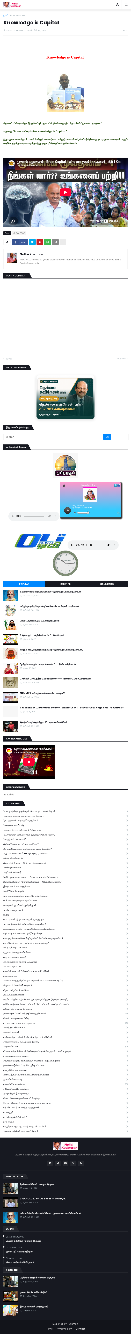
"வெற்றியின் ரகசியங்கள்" (65, 839)
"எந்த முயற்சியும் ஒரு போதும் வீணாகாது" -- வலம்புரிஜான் (65, 811)
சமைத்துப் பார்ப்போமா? (65, 1027)
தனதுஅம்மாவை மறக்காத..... (65, 1070)
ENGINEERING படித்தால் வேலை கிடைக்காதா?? (42, 693)
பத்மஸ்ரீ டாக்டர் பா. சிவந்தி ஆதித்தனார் (65, 1107)
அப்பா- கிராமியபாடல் (65, 858)
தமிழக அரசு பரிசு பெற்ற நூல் (65, 1088)
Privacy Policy (64, 1328)
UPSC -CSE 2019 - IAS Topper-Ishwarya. (43, 1198)
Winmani (73, 1323)
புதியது (8, 358)
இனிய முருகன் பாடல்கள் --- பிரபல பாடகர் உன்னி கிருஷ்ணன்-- (65, 877)
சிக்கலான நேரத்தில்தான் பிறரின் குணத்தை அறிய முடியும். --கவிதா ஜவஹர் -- (65, 1051)
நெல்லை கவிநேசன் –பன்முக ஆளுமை (37, 1184)
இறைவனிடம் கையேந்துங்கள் (65, 886)
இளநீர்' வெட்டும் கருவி (65, 891)
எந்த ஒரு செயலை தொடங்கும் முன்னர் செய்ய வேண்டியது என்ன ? (65, 938)
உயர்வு (65, 914)
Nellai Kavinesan (33, 254)
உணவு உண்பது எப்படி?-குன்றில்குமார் (65, 905)
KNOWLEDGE (18, 15)
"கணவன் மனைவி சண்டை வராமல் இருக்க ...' (65, 816)
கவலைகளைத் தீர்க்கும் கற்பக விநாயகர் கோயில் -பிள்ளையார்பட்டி (65, 980)
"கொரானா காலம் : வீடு (65, 825)
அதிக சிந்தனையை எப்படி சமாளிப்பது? (65, 844)
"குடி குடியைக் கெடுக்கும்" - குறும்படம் (65, 820)
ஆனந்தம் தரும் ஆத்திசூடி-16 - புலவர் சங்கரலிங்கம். (44, 722)
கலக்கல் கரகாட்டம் (65, 966)
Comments (107, 584)
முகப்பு (6, 15)
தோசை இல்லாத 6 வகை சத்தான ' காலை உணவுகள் (65, 1103)
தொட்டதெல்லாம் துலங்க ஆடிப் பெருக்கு (65, 1098)
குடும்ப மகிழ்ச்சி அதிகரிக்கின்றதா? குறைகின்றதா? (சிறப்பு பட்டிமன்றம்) (65, 999)
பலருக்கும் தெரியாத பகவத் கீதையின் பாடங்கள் (65, 1126)
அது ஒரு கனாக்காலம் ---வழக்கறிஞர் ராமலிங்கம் (65, 853)
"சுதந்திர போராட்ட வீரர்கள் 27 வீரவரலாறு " (65, 830)
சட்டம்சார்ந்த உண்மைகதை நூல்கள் (65, 1023)
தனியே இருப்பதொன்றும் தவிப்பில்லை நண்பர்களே (65, 1074)
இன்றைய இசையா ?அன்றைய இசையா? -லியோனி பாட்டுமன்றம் (65, 881)
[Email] (55, 242)
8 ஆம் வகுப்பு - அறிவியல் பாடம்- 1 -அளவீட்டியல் (42, 635)
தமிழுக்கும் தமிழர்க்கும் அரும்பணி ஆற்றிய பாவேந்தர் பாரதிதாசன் (49, 606)
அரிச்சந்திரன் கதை (65, 867)
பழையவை (121, 358)
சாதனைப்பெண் (65, 1046)
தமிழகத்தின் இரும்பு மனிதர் (65, 1093)
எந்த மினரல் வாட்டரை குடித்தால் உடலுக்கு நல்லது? (65, 943)
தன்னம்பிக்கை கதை (65, 1079)
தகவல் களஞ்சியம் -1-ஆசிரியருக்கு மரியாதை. (65, 1065)
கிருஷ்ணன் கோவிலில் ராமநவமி (65, 985)
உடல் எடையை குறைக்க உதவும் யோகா (65, 900)
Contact (80, 1328)
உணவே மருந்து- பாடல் (65, 910)
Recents (65, 584)
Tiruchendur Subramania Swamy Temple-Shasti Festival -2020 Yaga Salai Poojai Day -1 (72, 707)
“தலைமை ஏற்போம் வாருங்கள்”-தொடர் (65, 1131)
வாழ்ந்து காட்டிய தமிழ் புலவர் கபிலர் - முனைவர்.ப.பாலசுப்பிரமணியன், (51, 649)
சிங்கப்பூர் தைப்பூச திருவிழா (65, 1056)
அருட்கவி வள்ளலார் (65, 872)
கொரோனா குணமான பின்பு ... (65, 1018)
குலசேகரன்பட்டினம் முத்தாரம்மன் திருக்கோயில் (65, 1013)
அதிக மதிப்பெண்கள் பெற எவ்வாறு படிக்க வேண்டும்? (65, 849)
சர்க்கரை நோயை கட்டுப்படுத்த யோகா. (65, 1041)
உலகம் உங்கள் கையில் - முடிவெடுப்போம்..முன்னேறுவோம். (65, 928)
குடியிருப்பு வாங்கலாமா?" (65, 994)
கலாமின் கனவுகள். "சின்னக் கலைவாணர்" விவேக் (65, 971)
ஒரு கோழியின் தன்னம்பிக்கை (65, 952)
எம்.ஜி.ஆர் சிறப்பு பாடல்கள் (65, 947)
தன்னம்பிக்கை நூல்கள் (65, 1084)
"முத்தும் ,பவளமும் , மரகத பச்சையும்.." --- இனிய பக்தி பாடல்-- (49, 664)
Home (49, 1328)
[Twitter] (32, 242)
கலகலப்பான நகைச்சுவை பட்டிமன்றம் (65, 961)
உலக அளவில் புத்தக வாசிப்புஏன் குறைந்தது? (65, 919)
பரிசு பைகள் (65, 1121)
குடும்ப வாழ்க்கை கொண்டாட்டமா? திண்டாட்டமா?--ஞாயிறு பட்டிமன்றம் (65, 1004)
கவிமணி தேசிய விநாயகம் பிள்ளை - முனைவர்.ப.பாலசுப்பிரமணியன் (50, 591)
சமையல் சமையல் (65, 1032)
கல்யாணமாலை (65, 976)
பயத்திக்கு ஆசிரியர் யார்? (65, 1117)
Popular (24, 584)
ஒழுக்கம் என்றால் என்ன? (65, 957)
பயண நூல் (65, 1112)
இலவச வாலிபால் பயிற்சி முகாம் (20, 1262)
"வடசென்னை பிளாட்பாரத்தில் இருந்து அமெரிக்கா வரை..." (65, 834)
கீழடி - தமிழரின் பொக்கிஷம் (65, 990)
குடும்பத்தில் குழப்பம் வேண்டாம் (65, 1008)
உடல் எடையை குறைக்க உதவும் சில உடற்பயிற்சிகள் (65, 896)
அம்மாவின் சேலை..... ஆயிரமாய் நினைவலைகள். (65, 863)
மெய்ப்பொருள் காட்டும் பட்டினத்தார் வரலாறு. (40, 620)
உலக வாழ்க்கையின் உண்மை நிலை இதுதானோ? (65, 924)
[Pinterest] (40, 242)
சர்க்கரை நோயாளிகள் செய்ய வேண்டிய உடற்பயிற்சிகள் (65, 1037)
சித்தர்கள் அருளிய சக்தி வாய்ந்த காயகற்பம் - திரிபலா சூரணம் (65, 1060)
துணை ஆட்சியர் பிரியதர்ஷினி (19, 1251)
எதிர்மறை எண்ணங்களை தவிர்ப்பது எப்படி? (65, 933)
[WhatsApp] (47, 242)
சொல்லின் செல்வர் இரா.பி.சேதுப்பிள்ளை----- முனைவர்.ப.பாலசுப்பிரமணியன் (55, 678)
